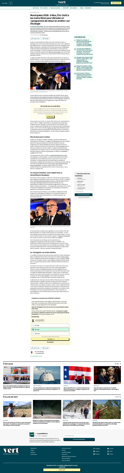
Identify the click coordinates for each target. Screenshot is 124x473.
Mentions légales (66, 458)
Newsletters (34, 448)
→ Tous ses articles (39, 353)
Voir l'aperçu (44, 435)
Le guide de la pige (66, 452)
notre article (65, 257)
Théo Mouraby (45, 35)
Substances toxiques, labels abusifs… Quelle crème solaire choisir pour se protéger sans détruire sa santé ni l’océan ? (84, 68)
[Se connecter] (11, 3)
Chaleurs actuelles (34, 12)
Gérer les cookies (66, 460)
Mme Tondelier (45, 276)
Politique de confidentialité (83, 197)
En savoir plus (35, 316)
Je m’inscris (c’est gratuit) (83, 194)
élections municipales (55, 52)
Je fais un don (115, 3)
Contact (64, 450)
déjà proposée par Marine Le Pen (45, 181)
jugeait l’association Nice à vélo (58, 155)
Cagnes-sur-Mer (51, 128)
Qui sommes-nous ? (66, 448)
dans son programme (64, 236)
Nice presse (50, 151)
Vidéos (32, 450)
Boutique (33, 452)
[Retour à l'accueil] (62, 2)
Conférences (34, 454)
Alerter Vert (64, 454)
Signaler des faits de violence (69, 456)
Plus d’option (50, 342)
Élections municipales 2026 (36, 356)
